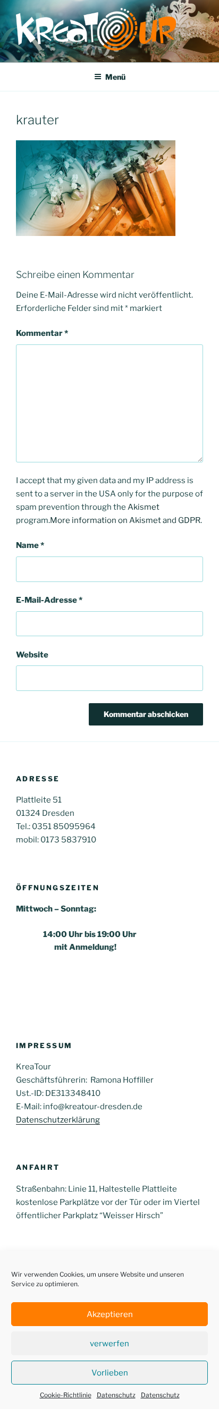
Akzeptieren (110, 1314)
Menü (115, 76)
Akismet (143, 507)
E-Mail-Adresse (49, 600)
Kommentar (42, 333)
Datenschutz (116, 1395)
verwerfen (109, 1343)
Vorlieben (109, 1373)
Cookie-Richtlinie (65, 1395)
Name (30, 545)
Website (32, 655)
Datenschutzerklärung (58, 1120)
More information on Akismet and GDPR (125, 520)
